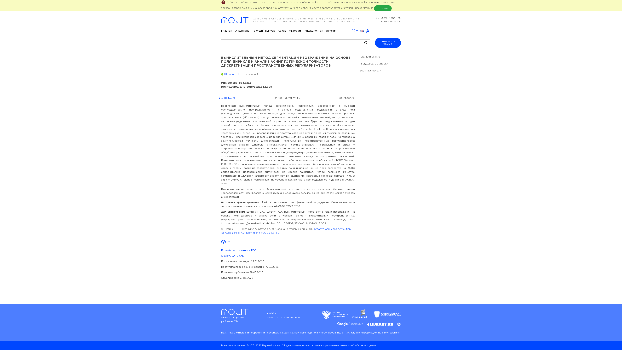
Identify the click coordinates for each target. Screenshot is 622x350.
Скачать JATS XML (232, 256)
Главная (226, 31)
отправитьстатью (388, 43)
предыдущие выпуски (374, 64)
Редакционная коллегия (320, 31)
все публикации (370, 71)
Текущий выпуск (263, 31)
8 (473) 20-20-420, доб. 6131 (283, 318)
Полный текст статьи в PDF (238, 250)
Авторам (295, 31)
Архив (282, 31)
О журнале (242, 31)
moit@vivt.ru (274, 313)
